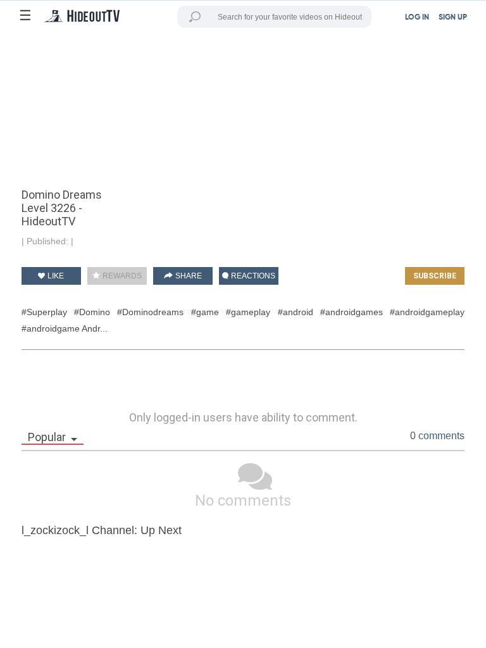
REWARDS (121, 275)
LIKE (55, 275)
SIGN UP (453, 18)
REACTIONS (252, 275)
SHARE (187, 275)
